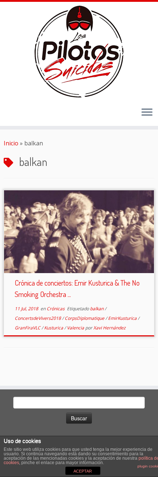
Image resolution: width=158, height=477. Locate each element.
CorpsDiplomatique (85, 318)
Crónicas (56, 308)
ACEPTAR (82, 471)
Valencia (76, 328)
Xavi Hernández (109, 328)
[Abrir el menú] (146, 112)
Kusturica (54, 328)
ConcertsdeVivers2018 (38, 318)
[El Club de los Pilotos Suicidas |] (79, 52)
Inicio (11, 143)
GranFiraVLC (28, 328)
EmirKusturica (123, 318)
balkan (97, 308)
